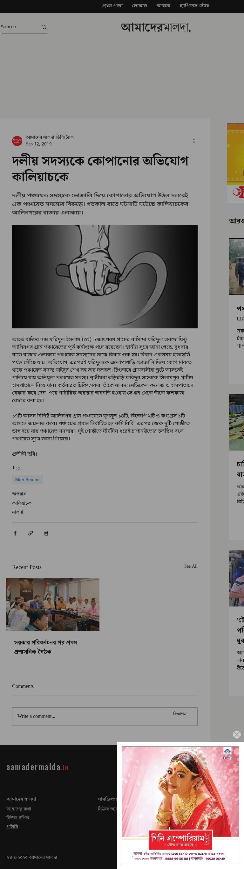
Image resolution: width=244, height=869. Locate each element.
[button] (237, 735)
